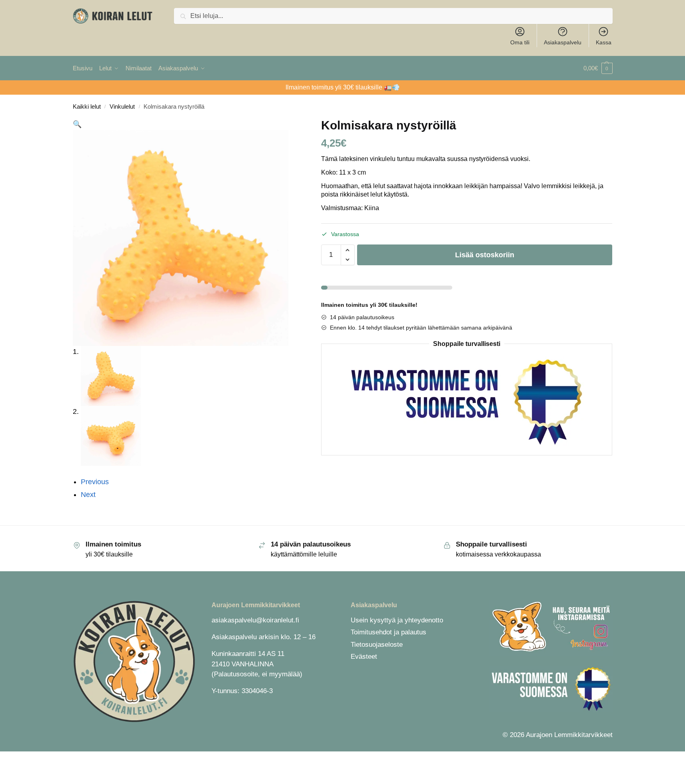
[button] (598, 68)
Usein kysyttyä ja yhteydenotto (397, 620)
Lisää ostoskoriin (484, 255)
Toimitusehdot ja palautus (388, 632)
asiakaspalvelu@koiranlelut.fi (255, 620)
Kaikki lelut (87, 106)
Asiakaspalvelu (562, 42)
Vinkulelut (122, 106)
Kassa (603, 42)
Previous (95, 482)
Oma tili (519, 42)
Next (88, 495)
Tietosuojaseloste (377, 644)
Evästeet (364, 656)
